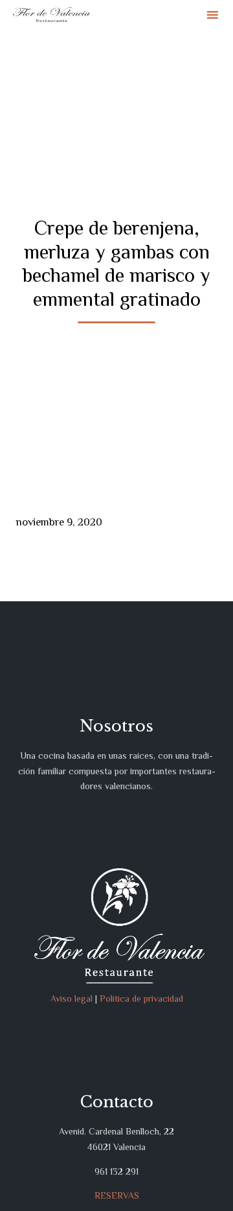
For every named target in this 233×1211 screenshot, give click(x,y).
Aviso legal (71, 998)
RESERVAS (116, 1195)
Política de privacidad (141, 998)
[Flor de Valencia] (52, 14)
